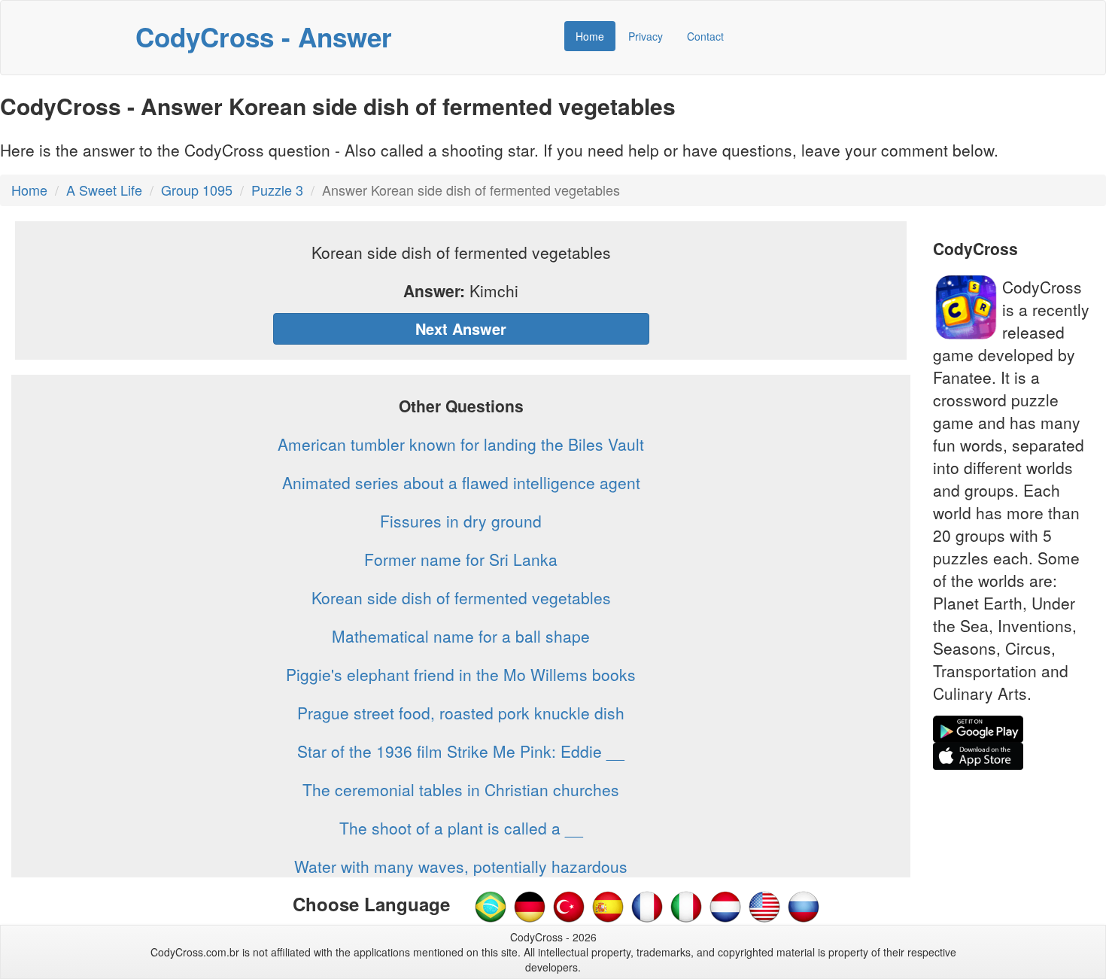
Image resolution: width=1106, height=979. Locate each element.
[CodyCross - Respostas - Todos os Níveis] (490, 905)
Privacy (645, 36)
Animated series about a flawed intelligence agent (461, 482)
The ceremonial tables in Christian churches (460, 789)
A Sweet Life (104, 189)
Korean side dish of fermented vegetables (461, 597)
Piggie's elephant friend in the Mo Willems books (461, 674)
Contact (705, 36)
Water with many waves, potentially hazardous (460, 866)
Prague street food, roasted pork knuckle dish (460, 712)
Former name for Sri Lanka (461, 559)
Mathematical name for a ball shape (461, 636)
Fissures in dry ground (461, 520)
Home (590, 36)
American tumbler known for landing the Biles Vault (461, 444)
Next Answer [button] (460, 328)
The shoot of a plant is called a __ (461, 827)
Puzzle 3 (277, 189)
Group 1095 (196, 189)
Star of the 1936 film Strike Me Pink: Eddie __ (460, 751)
